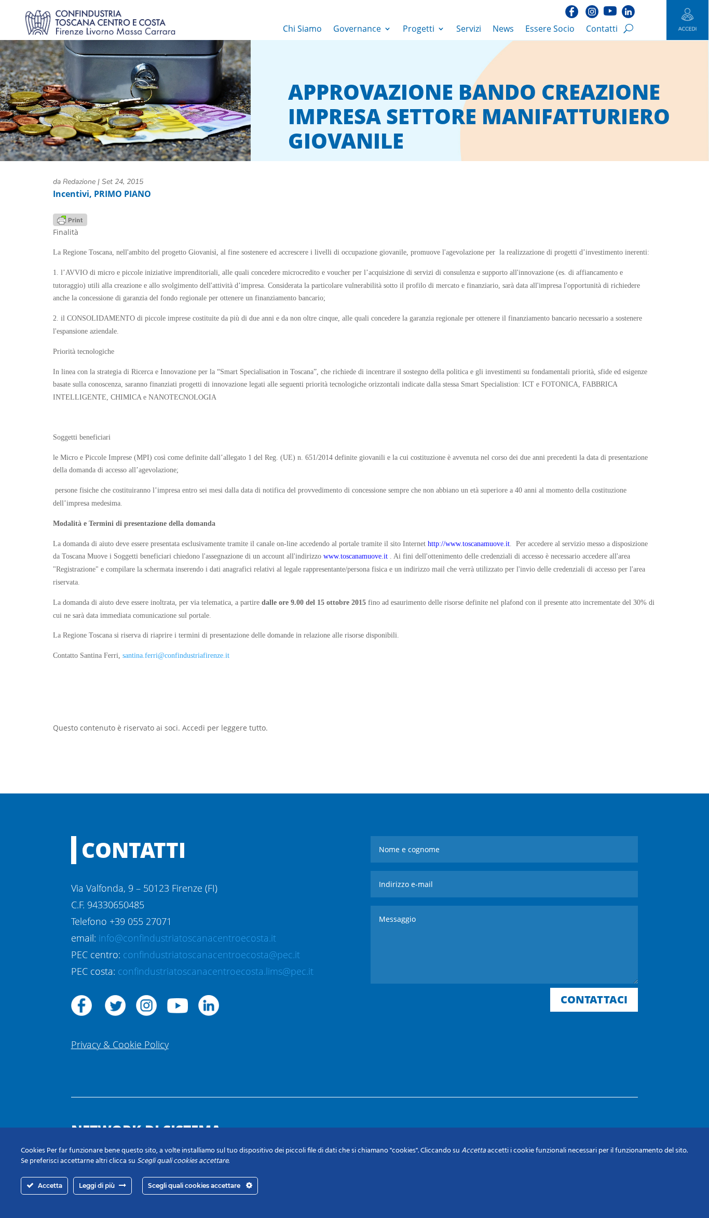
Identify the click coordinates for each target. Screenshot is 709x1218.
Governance (357, 28)
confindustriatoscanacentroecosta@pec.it (211, 954)
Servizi (468, 28)
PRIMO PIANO (122, 194)
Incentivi (71, 194)
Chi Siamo (302, 28)
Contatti (602, 28)
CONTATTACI (594, 999)
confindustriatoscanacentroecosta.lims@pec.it (215, 971)
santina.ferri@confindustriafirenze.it (175, 655)
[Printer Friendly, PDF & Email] (70, 219)
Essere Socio (550, 28)
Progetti (418, 28)
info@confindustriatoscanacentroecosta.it (187, 938)
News (503, 28)
